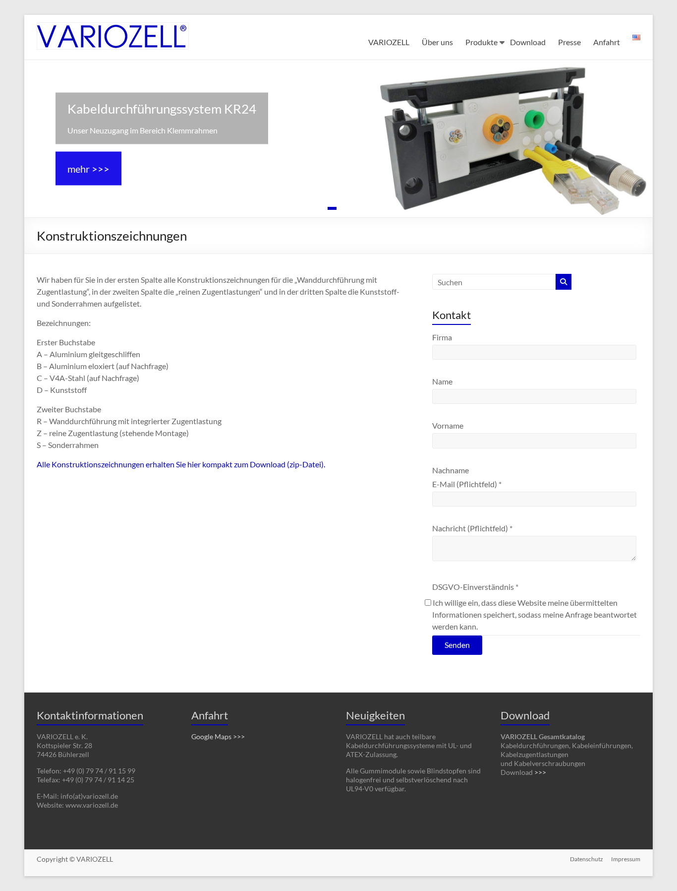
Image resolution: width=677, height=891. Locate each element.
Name (442, 381)
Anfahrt (606, 42)
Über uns (437, 42)
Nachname (450, 470)
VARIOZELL (388, 42)
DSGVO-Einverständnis (475, 586)
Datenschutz (586, 859)
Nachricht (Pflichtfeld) (472, 528)
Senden (457, 644)
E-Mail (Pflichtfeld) (467, 484)
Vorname (447, 425)
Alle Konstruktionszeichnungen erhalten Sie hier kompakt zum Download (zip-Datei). (181, 464)
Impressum (625, 859)
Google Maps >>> (218, 736)
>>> (540, 772)
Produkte (481, 42)
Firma (442, 337)
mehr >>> (88, 168)
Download (528, 42)
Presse (569, 42)
